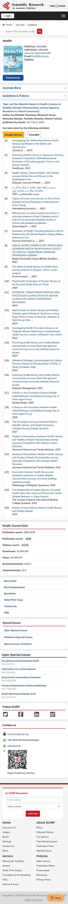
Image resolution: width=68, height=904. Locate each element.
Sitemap (6, 841)
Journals (20, 24)
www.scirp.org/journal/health (37, 53)
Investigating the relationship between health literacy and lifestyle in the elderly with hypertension (35, 143)
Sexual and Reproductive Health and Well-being (24, 686)
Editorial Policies (44, 832)
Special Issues (43, 850)
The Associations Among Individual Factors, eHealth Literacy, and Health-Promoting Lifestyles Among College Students (35, 425)
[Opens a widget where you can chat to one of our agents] (56, 898)
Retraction (41, 875)
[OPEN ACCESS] (58, 5)
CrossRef (34, 134)
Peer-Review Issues (46, 841)
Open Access (43, 861)
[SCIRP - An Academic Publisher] (23, 5)
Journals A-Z (9, 827)
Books (5, 836)
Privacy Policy (43, 879)
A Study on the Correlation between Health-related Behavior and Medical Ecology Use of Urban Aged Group (35, 410)
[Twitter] (5, 714)
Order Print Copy (13, 599)
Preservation (43, 870)
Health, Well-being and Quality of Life (19, 694)
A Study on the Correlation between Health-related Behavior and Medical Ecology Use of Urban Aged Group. (35, 396)
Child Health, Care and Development (19, 669)
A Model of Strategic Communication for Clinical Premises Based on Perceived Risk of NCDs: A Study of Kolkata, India (37, 363)
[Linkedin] (36, 714)
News (5, 850)
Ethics (39, 827)
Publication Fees (45, 846)
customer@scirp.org (18, 734)
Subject (6, 832)
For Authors (42, 836)
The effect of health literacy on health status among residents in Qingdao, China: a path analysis (35, 269)
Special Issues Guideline (18, 644)
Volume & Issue (10, 884)
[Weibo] (52, 714)
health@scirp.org (40, 56)
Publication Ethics (45, 865)
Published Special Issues (18, 637)
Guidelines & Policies (15, 95)
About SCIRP (45, 822)
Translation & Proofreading (16, 875)
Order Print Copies (12, 870)
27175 (25, 545)
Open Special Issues (15, 630)
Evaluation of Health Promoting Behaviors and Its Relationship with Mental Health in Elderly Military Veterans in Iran (37, 234)
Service (7, 856)
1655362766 (14, 746)
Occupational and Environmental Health (20, 661)
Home (9, 24)
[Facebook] (20, 714)
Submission (13, 77)
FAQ (6, 612)
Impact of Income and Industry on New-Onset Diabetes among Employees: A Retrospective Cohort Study (36, 201)
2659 (28, 538)
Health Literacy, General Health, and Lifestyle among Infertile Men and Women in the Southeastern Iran (35, 176)
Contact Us (10, 606)
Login (7, 16)
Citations (29, 59)
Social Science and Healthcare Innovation (21, 677)
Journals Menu (11, 88)
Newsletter (10, 593)
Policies (42, 856)
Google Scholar (13, 134)
